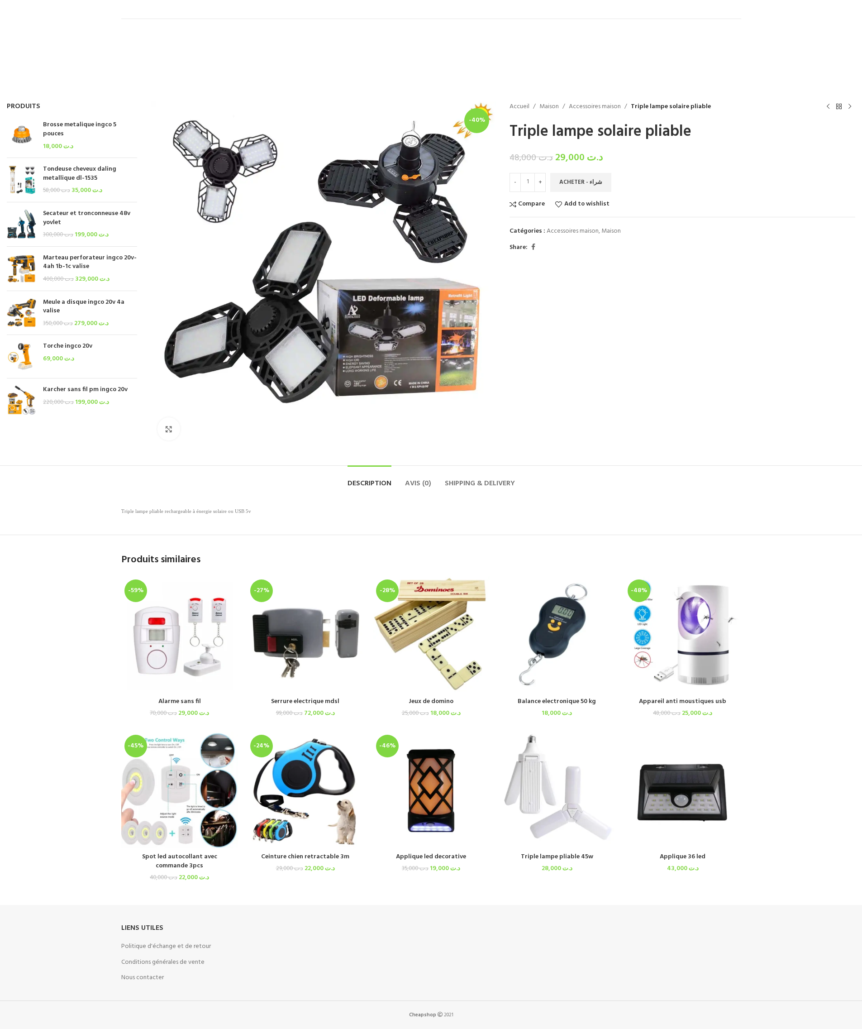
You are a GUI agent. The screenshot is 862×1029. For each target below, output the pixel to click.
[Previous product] (828, 106)
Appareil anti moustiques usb (682, 701)
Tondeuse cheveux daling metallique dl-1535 (79, 173)
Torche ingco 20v (67, 346)
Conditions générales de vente (163, 962)
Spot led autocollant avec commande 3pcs (179, 861)
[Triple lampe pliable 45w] (557, 790)
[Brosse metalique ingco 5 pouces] (21, 135)
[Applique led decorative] (431, 790)
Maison (549, 107)
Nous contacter (142, 977)
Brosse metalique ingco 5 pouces (79, 129)
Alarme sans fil (179, 701)
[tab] (369, 479)
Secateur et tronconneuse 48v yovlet (86, 218)
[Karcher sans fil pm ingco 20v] (21, 400)
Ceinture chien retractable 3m (305, 857)
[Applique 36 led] (682, 790)
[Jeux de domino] (431, 634)
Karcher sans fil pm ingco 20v (85, 389)
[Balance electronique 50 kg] (557, 634)
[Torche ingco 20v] (21, 356)
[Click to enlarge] (168, 428)
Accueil (519, 107)
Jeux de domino (431, 701)
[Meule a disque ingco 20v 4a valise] (21, 313)
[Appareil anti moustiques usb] (682, 634)
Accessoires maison (595, 107)
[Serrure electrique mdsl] (305, 634)
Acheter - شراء (580, 182)
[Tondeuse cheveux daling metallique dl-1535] (21, 180)
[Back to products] (838, 106)
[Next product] (849, 106)
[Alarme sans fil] (179, 634)
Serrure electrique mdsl (305, 701)
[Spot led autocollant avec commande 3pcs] (179, 790)
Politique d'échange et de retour (166, 946)
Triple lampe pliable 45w (557, 857)
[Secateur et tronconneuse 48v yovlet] (21, 224)
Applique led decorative (431, 857)
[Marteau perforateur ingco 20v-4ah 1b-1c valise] (21, 269)
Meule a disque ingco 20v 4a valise (83, 307)
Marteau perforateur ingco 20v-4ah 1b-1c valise (90, 262)
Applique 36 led (682, 857)
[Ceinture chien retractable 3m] (305, 790)
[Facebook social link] (533, 247)
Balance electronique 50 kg (557, 701)
